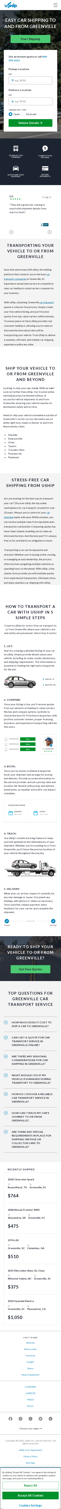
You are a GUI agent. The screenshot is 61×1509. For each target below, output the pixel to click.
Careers (30, 1393)
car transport (46, 302)
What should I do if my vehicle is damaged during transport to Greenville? (31, 1079)
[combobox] (30, 80)
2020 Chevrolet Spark (21, 1179)
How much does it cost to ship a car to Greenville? (32, 1024)
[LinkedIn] (50, 1418)
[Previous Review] (11, 232)
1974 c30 (13, 1240)
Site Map (30, 1462)
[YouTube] (40, 1418)
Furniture (30, 1355)
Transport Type (17, 110)
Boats (31, 1368)
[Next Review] (49, 232)
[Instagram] (20, 1418)
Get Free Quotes (30, 969)
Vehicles (30, 1342)
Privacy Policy (30, 1456)
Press (30, 1399)
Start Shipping (30, 39)
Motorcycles (30, 1349)
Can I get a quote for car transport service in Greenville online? (31, 1041)
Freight (30, 1362)
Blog (30, 1406)
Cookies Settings (30, 1505)
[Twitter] (30, 1418)
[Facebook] (10, 1418)
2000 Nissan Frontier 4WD (24, 1209)
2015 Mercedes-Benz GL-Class (26, 1270)
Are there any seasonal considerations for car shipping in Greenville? (30, 1060)
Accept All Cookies (30, 1495)
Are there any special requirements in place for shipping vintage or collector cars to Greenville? (31, 1139)
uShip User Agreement (30, 1450)
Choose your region (29, 1428)
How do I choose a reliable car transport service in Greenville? (32, 1098)
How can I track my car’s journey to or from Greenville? (30, 1116)
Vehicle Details (28, 123)
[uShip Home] (11, 5)
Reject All (30, 1485)
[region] (30, 1488)
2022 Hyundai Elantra (21, 1300)
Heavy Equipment (30, 1374)
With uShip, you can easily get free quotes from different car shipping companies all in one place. (31, 1043)
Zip (10, 74)
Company (30, 1387)
